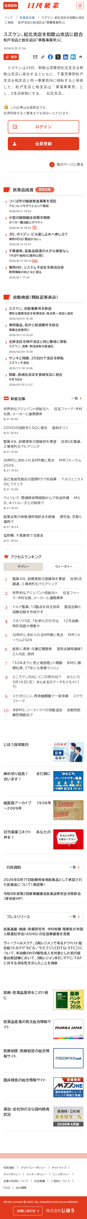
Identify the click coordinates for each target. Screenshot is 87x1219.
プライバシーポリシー (33, 1167)
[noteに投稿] (80, 57)
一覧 (74, 398)
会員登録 (10, 5)
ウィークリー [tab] (63, 566)
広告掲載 (39, 1181)
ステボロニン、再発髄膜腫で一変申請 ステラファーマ (47, 698)
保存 (14, 56)
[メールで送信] (35, 57)
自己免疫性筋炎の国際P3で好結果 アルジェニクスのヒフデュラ (43, 482)
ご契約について (60, 1181)
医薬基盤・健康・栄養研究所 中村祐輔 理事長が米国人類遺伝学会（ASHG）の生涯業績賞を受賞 (43, 931)
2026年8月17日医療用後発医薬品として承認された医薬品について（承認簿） (43, 882)
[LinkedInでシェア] (65, 57)
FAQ (7, 1187)
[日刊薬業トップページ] (43, 5)
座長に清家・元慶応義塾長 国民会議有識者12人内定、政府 (47, 651)
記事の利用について (16, 1181)
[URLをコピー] (43, 57)
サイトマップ (59, 1167)
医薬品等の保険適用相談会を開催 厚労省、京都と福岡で (43, 519)
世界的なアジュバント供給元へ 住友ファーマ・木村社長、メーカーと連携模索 (43, 411)
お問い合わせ (26, 1211)
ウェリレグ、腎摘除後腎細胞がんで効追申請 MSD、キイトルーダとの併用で (42, 500)
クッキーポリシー (37, 1174)
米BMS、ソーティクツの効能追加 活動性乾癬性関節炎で (46, 712)
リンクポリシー (61, 1174)
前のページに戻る (70, 164)
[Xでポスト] (58, 57)
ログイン (43, 126)
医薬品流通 (27, 17)
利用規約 (9, 1167)
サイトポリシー (12, 1174)
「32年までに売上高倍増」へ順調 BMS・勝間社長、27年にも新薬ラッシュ (46, 665)
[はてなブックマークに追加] (73, 57)
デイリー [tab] (23, 566)
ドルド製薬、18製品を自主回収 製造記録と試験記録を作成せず (46, 609)
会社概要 (21, 1187)
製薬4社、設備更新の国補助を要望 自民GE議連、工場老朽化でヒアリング (43, 444)
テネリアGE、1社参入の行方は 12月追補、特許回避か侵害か (46, 623)
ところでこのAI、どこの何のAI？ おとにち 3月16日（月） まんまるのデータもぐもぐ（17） (47, 682)
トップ (9, 17)
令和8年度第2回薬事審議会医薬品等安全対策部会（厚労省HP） (42, 896)
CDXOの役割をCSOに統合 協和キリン (36, 427)
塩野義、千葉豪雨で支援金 (26, 535)
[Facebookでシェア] (50, 57)
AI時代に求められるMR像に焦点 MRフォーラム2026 (42, 463)
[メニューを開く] (80, 5)
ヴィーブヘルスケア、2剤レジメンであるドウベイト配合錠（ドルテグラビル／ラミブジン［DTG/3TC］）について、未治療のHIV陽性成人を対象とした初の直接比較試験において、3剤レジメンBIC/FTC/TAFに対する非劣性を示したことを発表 (43, 953)
